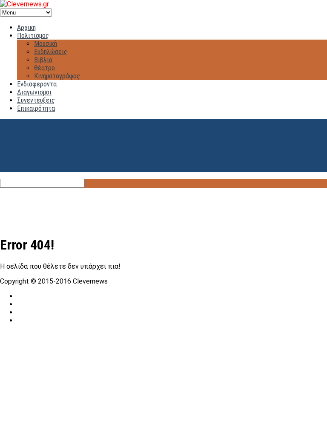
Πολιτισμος (33, 36)
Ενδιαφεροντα (37, 84)
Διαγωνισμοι (34, 92)
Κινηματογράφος (57, 76)
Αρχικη (26, 27)
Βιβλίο (43, 60)
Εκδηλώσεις (50, 52)
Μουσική (45, 44)
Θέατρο (44, 68)
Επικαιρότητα (36, 108)
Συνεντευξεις (36, 100)
